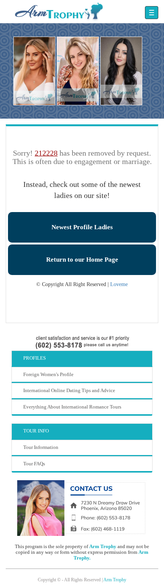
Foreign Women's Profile (48, 374)
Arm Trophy (102, 546)
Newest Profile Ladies (82, 227)
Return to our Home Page (82, 259)
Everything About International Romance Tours (72, 407)
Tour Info (36, 431)
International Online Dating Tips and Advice (69, 390)
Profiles (34, 358)
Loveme (119, 284)
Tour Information (40, 447)
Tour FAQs (34, 463)
